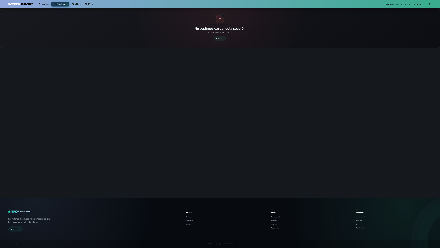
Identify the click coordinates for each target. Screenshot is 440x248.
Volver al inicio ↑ (426, 244)
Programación (389, 4)
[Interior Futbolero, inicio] (20, 4)
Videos (78, 4)
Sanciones (399, 4)
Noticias (45, 4)
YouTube (360, 220)
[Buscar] (429, 4)
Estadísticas (61, 4)
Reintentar (220, 38)
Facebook (360, 228)
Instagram (360, 217)
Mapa (90, 4)
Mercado (408, 4)
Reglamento (418, 4)
